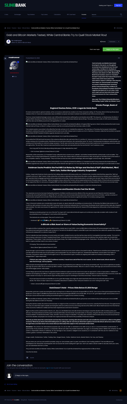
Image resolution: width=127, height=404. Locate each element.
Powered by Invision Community (37, 400)
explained (53, 272)
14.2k (15, 76)
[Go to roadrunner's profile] (8, 42)
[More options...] (119, 58)
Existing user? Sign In (105, 5)
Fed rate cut (58, 129)
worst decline (82, 117)
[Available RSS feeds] (120, 390)
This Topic (114, 14)
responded (42, 256)
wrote (87, 239)
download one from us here (39, 345)
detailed (49, 131)
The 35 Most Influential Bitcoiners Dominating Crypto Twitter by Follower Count (106, 100)
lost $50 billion (83, 228)
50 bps (85, 119)
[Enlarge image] (51, 124)
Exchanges (17, 14)
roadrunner (18, 40)
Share (103, 41)
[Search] (121, 14)
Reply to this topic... (22, 375)
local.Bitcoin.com (109, 342)
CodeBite (16, 400)
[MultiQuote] (27, 357)
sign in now (49, 368)
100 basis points (73, 174)
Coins (6, 14)
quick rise (43, 291)
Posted (33, 58)
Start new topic (95, 49)
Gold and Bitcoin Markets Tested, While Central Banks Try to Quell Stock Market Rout (56, 349)
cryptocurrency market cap (58, 228)
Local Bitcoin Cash (84, 342)
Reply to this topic (112, 49)
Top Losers (44, 14)
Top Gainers (31, 14)
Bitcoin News (27, 42)
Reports (100, 193)
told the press (97, 141)
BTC (98, 228)
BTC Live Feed (71, 14)
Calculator (57, 14)
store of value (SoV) (50, 232)
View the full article (31, 352)
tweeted (47, 158)
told (118, 176)
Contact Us (119, 400)
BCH (48, 342)
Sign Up (118, 5)
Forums (84, 14)
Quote (32, 358)
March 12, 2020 (54, 151)
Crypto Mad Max (68, 266)
